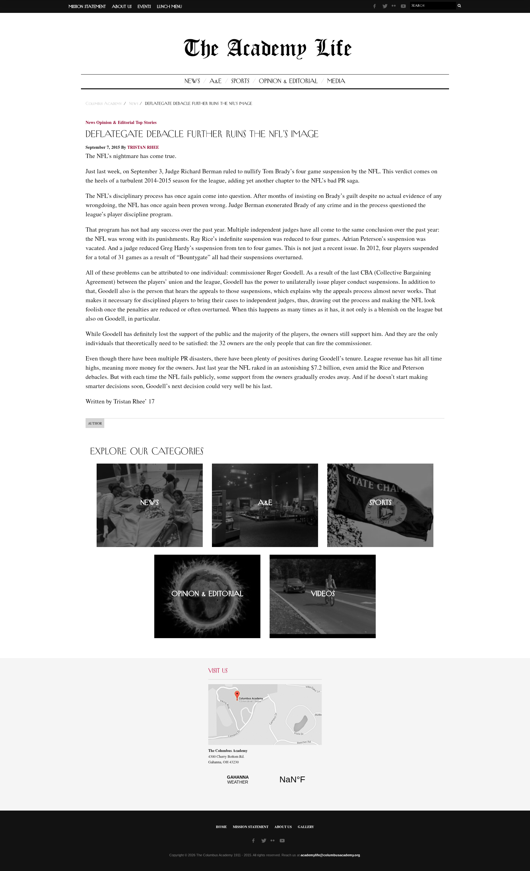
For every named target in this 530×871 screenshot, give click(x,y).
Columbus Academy (105, 103)
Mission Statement (87, 6)
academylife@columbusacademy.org (330, 855)
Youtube (404, 7)
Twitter (385, 7)
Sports (240, 81)
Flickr (395, 8)
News (192, 81)
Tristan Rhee (143, 147)
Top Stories (146, 122)
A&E (215, 81)
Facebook (376, 7)
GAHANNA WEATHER (265, 783)
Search (459, 5)
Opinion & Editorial (288, 81)
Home (221, 826)
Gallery (306, 826)
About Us (122, 6)
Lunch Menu (169, 6)
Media (336, 81)
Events (144, 6)
